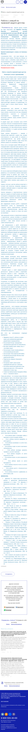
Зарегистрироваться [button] (16, 624)
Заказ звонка (17, 2)
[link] (9, 607)
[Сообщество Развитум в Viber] (13, 714)
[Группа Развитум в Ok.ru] (6, 714)
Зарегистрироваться (14, 685)
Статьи (2, 7)
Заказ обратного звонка (6, 721)
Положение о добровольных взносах (9, 727)
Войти (8, 624)
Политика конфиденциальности (8, 726)
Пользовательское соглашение (7, 724)
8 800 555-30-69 (9, 718)
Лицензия (3, 729)
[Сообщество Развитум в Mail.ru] (10, 714)
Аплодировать (8, 574)
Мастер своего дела (11, 7)
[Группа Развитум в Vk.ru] (2, 714)
